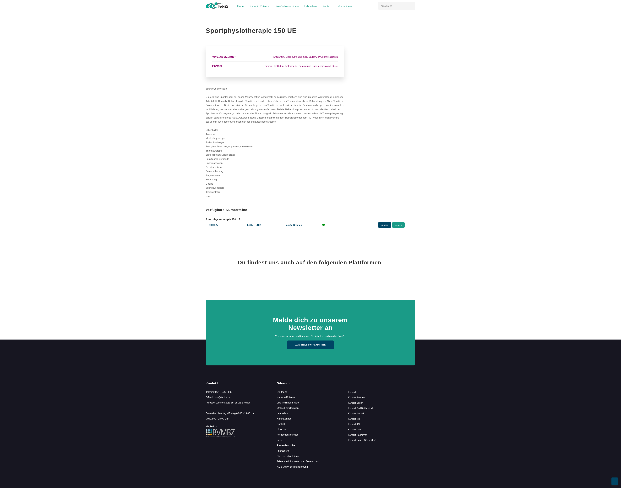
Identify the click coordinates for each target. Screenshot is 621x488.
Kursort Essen (355, 402)
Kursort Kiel (354, 418)
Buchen (384, 225)
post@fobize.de (222, 397)
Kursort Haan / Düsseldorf (362, 440)
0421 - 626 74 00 (223, 392)
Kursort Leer (354, 429)
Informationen (345, 6)
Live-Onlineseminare (287, 6)
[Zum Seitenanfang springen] (614, 481)
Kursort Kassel (356, 413)
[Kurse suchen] (411, 6)
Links (280, 440)
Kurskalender (284, 418)
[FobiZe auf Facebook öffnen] (280, 280)
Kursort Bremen (356, 397)
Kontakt (327, 6)
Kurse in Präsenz (259, 6)
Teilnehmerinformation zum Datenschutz (298, 461)
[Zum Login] (371, 6)
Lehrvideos (310, 6)
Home (240, 6)
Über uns (282, 429)
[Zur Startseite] (217, 5)
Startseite (282, 392)
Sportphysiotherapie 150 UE (223, 219)
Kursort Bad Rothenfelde (361, 408)
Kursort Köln (354, 424)
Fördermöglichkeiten (287, 434)
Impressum (283, 450)
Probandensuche (286, 445)
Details (398, 225)
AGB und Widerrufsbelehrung (292, 466)
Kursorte (352, 392)
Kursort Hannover (357, 434)
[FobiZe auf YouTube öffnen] (341, 280)
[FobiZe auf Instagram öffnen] (310, 280)
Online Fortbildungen (288, 408)
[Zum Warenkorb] (366, 6)
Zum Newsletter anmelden (310, 344)
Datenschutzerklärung (288, 456)
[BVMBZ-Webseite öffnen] (220, 436)
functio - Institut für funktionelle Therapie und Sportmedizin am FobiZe (301, 66)
